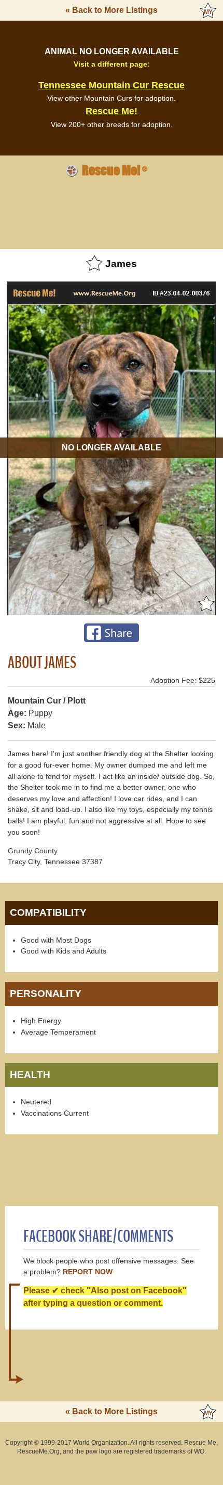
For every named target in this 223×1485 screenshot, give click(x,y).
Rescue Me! (111, 111)
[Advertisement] (111, 211)
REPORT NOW (88, 1272)
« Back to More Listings (111, 10)
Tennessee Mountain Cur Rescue (111, 85)
